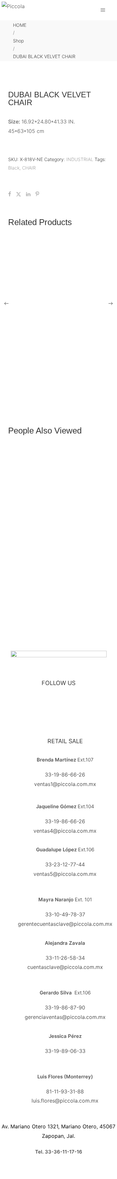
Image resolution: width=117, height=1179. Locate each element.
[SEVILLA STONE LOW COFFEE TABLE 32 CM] (65, 302)
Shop (18, 40)
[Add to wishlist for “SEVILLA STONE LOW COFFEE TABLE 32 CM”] (58, 380)
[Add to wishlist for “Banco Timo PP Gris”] (58, 582)
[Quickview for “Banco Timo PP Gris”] (65, 521)
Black (14, 168)
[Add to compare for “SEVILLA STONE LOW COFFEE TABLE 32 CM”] (72, 380)
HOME (19, 25)
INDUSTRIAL (79, 159)
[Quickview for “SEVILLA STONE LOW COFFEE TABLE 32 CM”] (65, 316)
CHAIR (29, 168)
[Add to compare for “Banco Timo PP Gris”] (72, 582)
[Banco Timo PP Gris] (65, 511)
